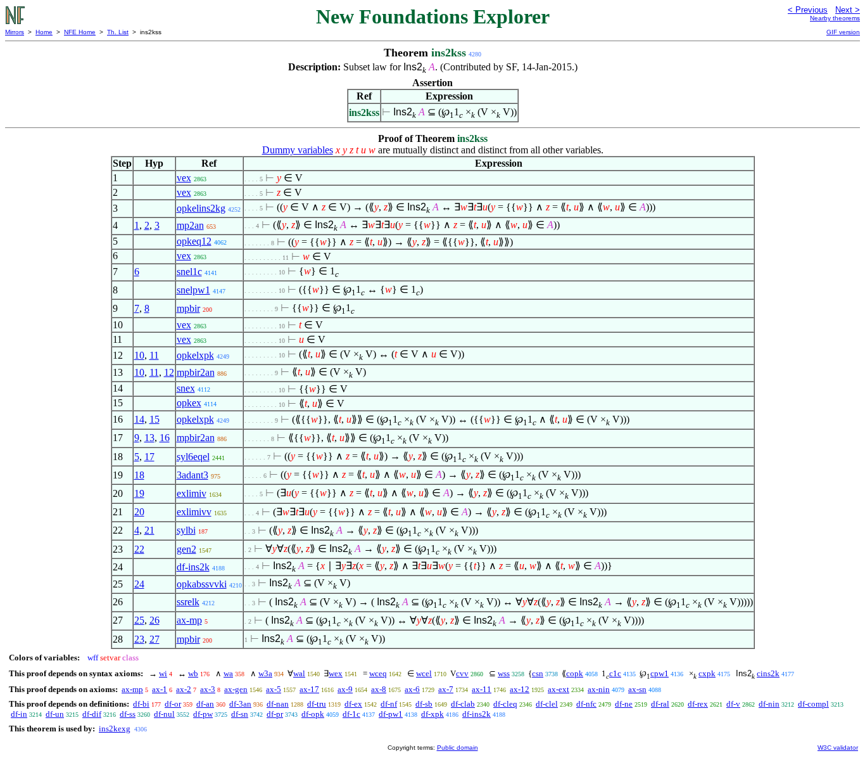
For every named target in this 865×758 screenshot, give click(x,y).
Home (44, 32)
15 (154, 419)
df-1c (351, 714)
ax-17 (309, 689)
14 (139, 419)
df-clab (463, 704)
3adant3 (192, 475)
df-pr (275, 714)
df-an (205, 704)
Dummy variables (297, 150)
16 (165, 437)
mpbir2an (196, 372)
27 (154, 639)
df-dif (91, 714)
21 (149, 530)
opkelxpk (195, 355)
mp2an (190, 225)
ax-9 (345, 689)
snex (186, 388)
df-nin (769, 704)
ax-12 (519, 689)
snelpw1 (193, 290)
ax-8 (378, 689)
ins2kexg (114, 728)
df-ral (660, 704)
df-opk (312, 714)
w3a (265, 673)
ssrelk (188, 601)
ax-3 (207, 689)
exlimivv (194, 511)
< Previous (808, 10)
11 (154, 355)
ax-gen (236, 689)
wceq (378, 673)
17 (149, 456)
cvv (462, 673)
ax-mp (189, 620)
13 (149, 437)
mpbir (188, 308)
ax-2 (183, 689)
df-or (173, 704)
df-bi (141, 704)
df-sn (239, 714)
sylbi (186, 530)
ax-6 (412, 689)
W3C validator (838, 747)
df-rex (698, 704)
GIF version (843, 32)
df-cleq (505, 704)
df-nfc (586, 704)
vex (184, 177)
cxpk (707, 673)
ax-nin (599, 689)
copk (574, 673)
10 (139, 355)
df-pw (203, 714)
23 (139, 639)
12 (169, 372)
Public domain (457, 747)
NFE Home (80, 32)
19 (139, 493)
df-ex (353, 704)
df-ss (128, 714)
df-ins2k (193, 567)
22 (139, 549)
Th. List (118, 32)
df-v (733, 704)
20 (139, 511)
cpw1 (659, 673)
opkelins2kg (201, 208)
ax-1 (159, 689)
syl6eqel (193, 456)
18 (139, 475)
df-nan (278, 704)
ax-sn (637, 689)
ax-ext (558, 689)
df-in (19, 714)
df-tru (316, 704)
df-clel (547, 704)
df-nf (389, 704)
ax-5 (273, 689)
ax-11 (481, 689)
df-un (55, 714)
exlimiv (191, 493)
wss (504, 673)
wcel (424, 673)
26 (154, 620)
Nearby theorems (835, 18)
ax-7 (445, 689)
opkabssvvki (202, 584)
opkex (189, 402)
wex (336, 673)
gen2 (186, 549)
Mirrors (14, 32)
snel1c (189, 271)
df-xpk (432, 714)
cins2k (768, 673)
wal (299, 673)
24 (139, 584)
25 (139, 620)
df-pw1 (391, 714)
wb (193, 673)
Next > (847, 10)
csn (537, 673)
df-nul (164, 714)
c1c (615, 673)
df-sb (423, 704)
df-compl (813, 704)
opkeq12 (194, 241)
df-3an (240, 704)
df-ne (624, 704)
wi (163, 673)
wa (228, 673)
